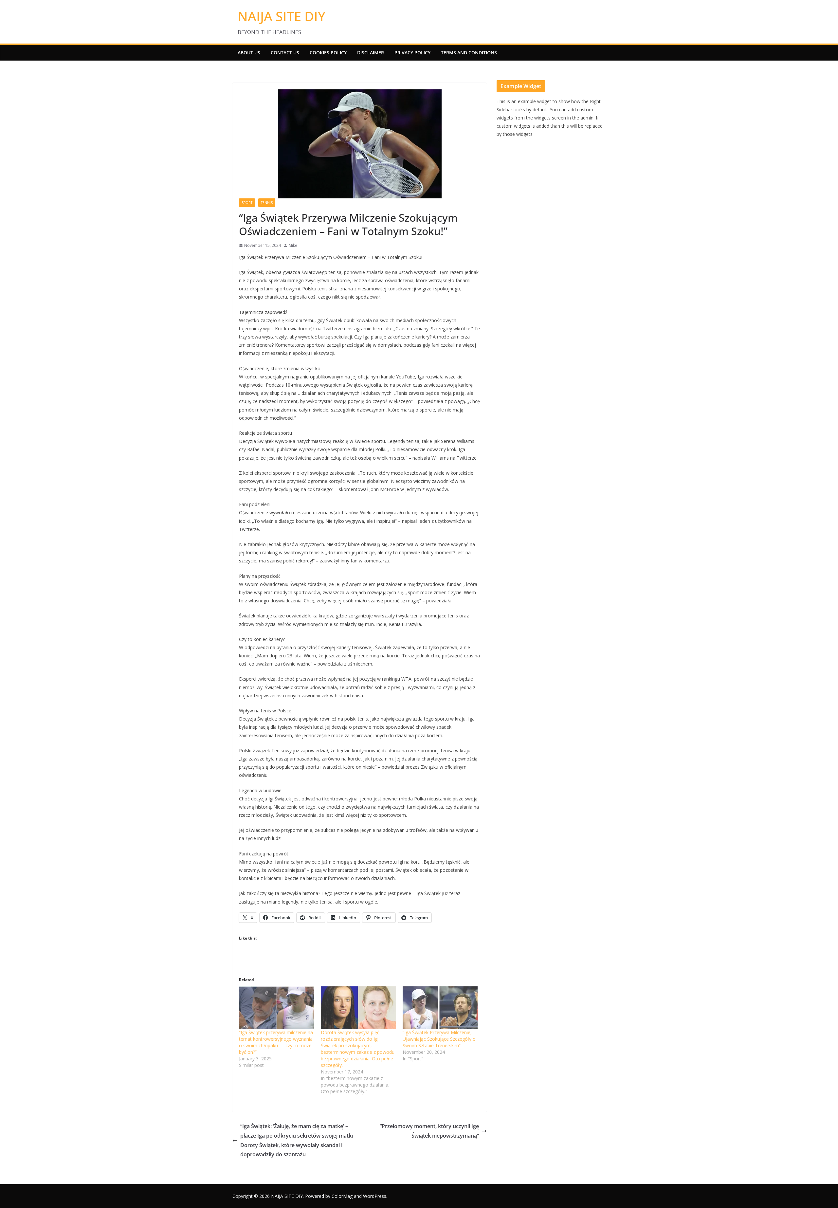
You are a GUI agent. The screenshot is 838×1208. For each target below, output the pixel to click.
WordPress (374, 1196)
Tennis (267, 202)
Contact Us (285, 52)
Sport (247, 202)
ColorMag (342, 1196)
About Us (249, 52)
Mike (293, 245)
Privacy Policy (412, 52)
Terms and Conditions (469, 52)
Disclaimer (370, 52)
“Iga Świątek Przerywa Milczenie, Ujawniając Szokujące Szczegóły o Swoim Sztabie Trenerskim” (439, 1039)
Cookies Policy (328, 52)
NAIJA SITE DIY (281, 16)
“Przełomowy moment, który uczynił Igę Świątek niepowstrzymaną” (429, 1131)
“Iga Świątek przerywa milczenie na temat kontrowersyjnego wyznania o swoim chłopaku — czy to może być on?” (276, 1042)
